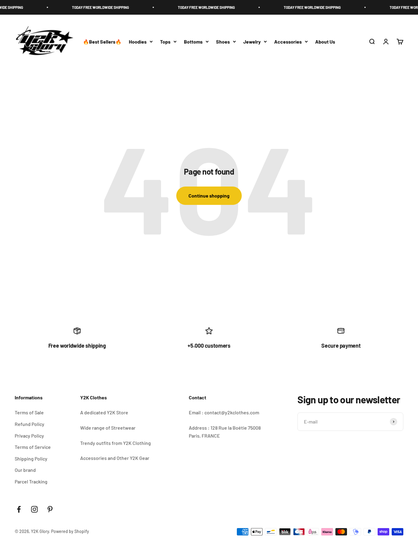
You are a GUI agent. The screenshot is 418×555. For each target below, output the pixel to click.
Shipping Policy (31, 458)
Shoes (223, 41)
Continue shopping (209, 195)
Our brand (25, 470)
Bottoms (193, 41)
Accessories (288, 41)
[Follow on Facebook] (19, 509)
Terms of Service (33, 447)
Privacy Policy (29, 435)
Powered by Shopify (70, 531)
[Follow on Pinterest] (50, 509)
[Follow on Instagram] (34, 509)
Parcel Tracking (31, 481)
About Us (325, 41)
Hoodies (138, 41)
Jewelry (252, 41)
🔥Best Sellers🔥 (102, 41)
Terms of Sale (29, 412)
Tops (165, 41)
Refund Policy (29, 424)
